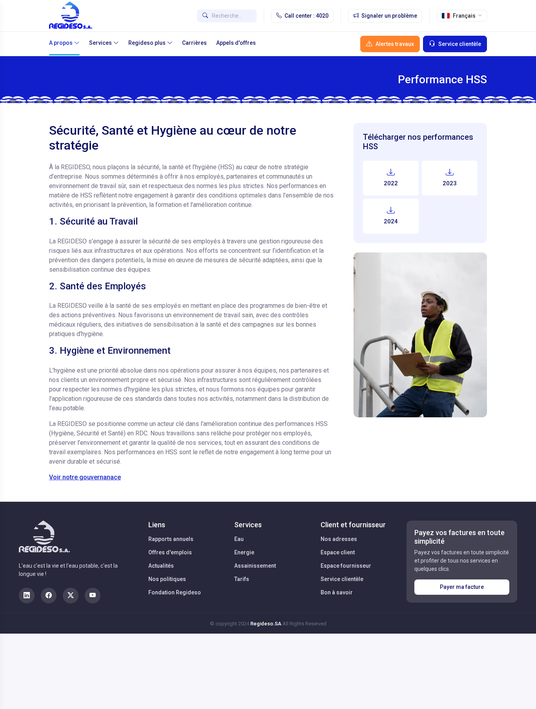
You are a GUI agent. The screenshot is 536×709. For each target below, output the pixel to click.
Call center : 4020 (306, 16)
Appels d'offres (236, 43)
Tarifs (241, 579)
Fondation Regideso (174, 592)
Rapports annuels (170, 539)
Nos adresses (339, 539)
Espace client (338, 552)
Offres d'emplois (170, 552)
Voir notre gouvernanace (85, 477)
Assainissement (255, 566)
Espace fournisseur (346, 566)
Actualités (161, 566)
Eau (239, 539)
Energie (244, 552)
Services (100, 43)
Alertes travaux (395, 44)
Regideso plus (147, 43)
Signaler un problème (389, 16)
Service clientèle (459, 44)
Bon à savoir (337, 592)
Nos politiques (167, 579)
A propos (61, 43)
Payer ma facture (462, 587)
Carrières (194, 43)
